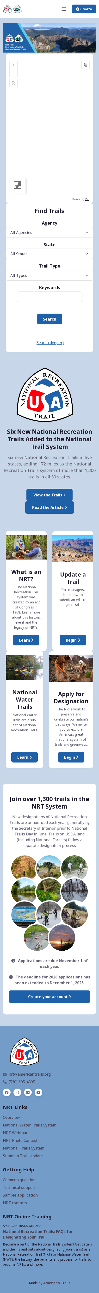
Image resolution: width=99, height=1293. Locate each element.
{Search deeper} (49, 342)
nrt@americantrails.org (30, 1074)
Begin (72, 640)
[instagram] (17, 1092)
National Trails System (23, 1148)
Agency (49, 223)
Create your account (48, 996)
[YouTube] (38, 1092)
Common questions (20, 1179)
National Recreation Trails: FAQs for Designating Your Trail (38, 1234)
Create (85, 9)
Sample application (20, 1195)
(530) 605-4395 (22, 1081)
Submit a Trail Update (23, 1155)
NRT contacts (15, 1202)
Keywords (49, 287)
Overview (11, 1117)
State (49, 244)
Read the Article (48, 507)
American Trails (56, 1283)
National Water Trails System (29, 1125)
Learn (25, 640)
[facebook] (7, 1092)
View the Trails (48, 495)
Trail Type (49, 266)
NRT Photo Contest (20, 1140)
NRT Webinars (16, 1132)
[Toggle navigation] (64, 9)
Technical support (19, 1187)
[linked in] (28, 1092)
